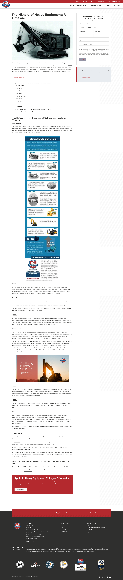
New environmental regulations (58, 403)
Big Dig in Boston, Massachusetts (45, 426)
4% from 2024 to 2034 (24, 449)
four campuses (28, 471)
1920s (20, 91)
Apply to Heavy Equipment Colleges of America (29, 112)
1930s (20, 93)
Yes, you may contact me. (87, 48)
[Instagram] (104, 577)
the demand (17, 442)
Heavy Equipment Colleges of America (24, 467)
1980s (20, 99)
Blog (77, 1)
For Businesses (96, 6)
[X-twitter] (102, 577)
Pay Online (85, 1)
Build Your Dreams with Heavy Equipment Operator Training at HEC (34, 109)
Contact (117, 6)
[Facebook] (99, 577)
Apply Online (20, 489)
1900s (20, 88)
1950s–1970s (22, 96)
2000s (20, 104)
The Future (19, 106)
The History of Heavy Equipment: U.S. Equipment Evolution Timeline (34, 83)
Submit (82, 59)
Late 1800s (21, 85)
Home (72, 6)
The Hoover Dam (19, 324)
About (108, 6)
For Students (81, 6)
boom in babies (37, 332)
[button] (70, 77)
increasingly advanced (30, 437)
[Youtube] (110, 577)
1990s (19, 101)
